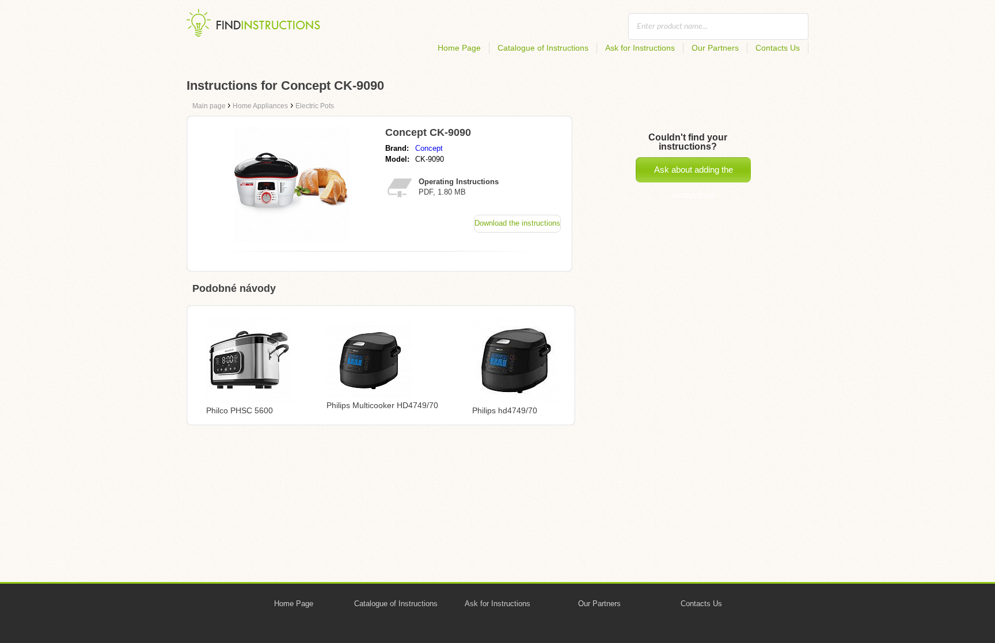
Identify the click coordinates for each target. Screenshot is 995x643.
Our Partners (715, 47)
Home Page (459, 47)
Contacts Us (777, 47)
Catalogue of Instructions (543, 47)
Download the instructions (517, 223)
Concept (429, 148)
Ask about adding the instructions (693, 173)
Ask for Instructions (640, 47)
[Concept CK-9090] (292, 239)
